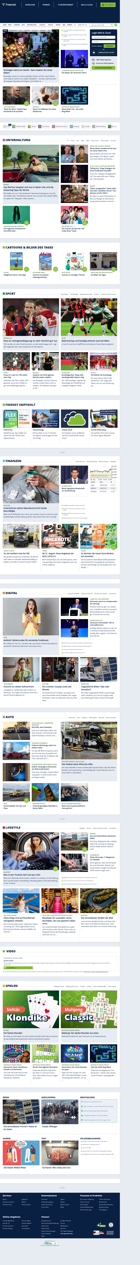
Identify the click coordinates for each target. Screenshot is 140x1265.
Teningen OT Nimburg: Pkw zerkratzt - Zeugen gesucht (95, 1141)
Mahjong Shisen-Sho (72, 986)
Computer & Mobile (73, 593)
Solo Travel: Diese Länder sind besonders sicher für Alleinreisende (78, 881)
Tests (78, 717)
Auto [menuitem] (23, 25)
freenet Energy (7, 1228)
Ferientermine (7, 1204)
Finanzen (13, 461)
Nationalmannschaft (86, 294)
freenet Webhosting (86, 1207)
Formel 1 (96, 294)
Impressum (45, 1226)
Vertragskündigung (66, 1231)
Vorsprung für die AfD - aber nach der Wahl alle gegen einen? (74, 40)
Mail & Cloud (87, 5)
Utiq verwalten (46, 1233)
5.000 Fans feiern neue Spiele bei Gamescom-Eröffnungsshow (77, 646)
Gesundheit (112, 828)
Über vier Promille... (87, 1147)
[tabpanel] (31, 53)
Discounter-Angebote (87, 1199)
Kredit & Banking (92, 461)
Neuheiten (72, 717)
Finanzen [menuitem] (17, 25)
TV (68, 140)
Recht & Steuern (104, 461)
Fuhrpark (101, 717)
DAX (92, 485)
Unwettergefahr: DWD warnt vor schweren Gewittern (95, 1115)
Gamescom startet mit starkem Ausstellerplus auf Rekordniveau (77, 643)
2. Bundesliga (74, 294)
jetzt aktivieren (11, 968)
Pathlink (82, 986)
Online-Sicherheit (104, 1199)
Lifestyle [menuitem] (42, 25)
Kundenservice (46, 1221)
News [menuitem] (4, 25)
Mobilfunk (30, 5)
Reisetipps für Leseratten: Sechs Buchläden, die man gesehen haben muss (80, 877)
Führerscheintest (111, 717)
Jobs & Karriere (80, 461)
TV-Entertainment (65, 5)
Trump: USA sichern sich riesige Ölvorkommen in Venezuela (74, 30)
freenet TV (6, 1223)
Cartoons (113, 140)
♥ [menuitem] (75, 24)
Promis (72, 140)
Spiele (62, 1199)
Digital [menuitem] (50, 25)
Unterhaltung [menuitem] (31, 25)
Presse (62, 1223)
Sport (10, 294)
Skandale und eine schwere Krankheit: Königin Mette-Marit (75, 44)
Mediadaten (64, 1226)
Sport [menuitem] (10, 25)
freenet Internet (8, 1226)
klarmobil (25, 1226)
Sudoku (89, 986)
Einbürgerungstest (47, 1202)
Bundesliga (64, 294)
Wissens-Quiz (64, 1204)
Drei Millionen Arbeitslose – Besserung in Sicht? (74, 505)
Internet (46, 5)
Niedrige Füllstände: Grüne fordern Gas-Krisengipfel (75, 518)
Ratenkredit (103, 1202)
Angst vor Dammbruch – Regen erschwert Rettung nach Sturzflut (98, 1106)
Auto (10, 717)
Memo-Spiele (105, 140)
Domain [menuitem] (69, 25)
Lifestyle (13, 828)
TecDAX (94, 491)
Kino (77, 140)
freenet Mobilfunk (8, 1221)
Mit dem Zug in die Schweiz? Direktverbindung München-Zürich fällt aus (79, 884)
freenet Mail (84, 1204)
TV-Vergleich (103, 1210)
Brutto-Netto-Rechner (106, 1204)
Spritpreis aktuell (8, 1202)
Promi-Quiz (45, 1207)
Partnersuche (26, 1204)
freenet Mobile (26, 1223)
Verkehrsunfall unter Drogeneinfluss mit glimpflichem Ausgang (97, 1151)
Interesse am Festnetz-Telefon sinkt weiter (72, 649)
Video (82, 140)
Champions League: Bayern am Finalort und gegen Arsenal (96, 1120)
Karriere (63, 1228)
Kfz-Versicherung (85, 1210)
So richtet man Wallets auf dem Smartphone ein (74, 652)
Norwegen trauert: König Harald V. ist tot (92, 1102)
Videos (62, 1202)
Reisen (89, 828)
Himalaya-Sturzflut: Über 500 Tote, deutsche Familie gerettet (75, 35)
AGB (42, 1236)
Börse (5, 1199)
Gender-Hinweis (65, 1221)
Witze (88, 140)
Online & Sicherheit (87, 593)
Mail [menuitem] (64, 25)
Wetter (24, 1202)
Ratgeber (82, 828)
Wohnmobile (93, 717)
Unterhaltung (18, 140)
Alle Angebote (109, 5)
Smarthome (112, 593)
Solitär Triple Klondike (99, 986)
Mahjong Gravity (59, 986)
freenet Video (26, 1221)
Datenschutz (45, 1228)
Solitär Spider (112, 986)
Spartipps (113, 461)
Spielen (12, 986)
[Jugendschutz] (50, 1243)
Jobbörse (24, 1199)
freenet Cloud (84, 1202)
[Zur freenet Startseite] (9, 4)
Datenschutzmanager (48, 1231)
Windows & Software (101, 593)
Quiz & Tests (95, 140)
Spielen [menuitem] (58, 25)
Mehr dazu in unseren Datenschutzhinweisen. (96, 971)
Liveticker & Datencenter (108, 294)
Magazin (84, 717)
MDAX (93, 488)
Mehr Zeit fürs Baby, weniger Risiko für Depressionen (95, 1111)
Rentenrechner (104, 1207)
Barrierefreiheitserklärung (50, 1223)
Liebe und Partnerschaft (100, 828)
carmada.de (26, 1228)
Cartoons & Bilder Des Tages (29, 247)
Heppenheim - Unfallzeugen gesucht (91, 1144)
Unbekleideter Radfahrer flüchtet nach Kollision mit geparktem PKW (98, 1154)
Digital (11, 593)
